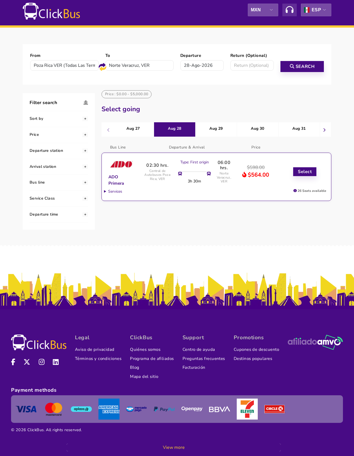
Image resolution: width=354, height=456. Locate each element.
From (35, 55)
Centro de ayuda (199, 349)
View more (174, 447)
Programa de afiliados (152, 358)
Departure (190, 55)
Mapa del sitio (144, 376)
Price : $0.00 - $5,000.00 (127, 94)
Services (115, 191)
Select (305, 172)
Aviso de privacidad (94, 349)
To (107, 55)
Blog (134, 367)
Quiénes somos (145, 349)
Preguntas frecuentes (204, 358)
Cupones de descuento (256, 349)
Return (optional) (248, 55)
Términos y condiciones (98, 358)
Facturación (194, 367)
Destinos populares (253, 358)
